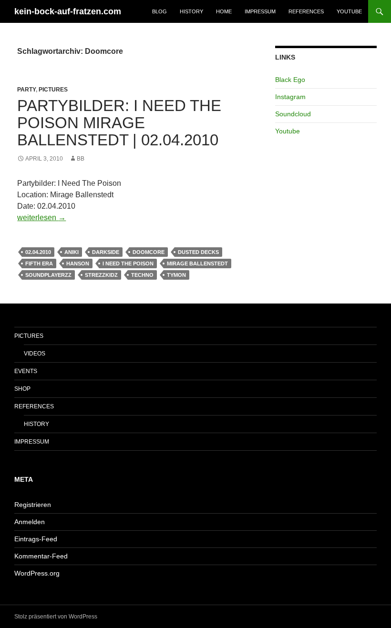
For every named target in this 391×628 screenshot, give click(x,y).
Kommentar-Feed (41, 556)
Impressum (260, 11)
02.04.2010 (38, 252)
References (306, 11)
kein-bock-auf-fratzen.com (67, 11)
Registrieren (32, 504)
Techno (142, 275)
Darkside (105, 252)
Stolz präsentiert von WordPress (55, 616)
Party (26, 89)
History (191, 11)
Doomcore (149, 252)
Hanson (77, 263)
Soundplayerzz (48, 275)
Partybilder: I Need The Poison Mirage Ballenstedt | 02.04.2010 (119, 123)
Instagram (290, 97)
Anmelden (29, 522)
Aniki (71, 252)
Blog (159, 11)
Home (224, 11)
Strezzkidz (101, 275)
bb (80, 158)
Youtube (349, 11)
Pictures (53, 89)
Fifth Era (39, 263)
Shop (22, 388)
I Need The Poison (128, 263)
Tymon (176, 275)
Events (25, 371)
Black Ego (290, 79)
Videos (34, 353)
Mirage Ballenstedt (197, 263)
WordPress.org (37, 573)
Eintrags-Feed (35, 539)
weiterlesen (41, 217)
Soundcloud (293, 114)
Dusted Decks (198, 252)
